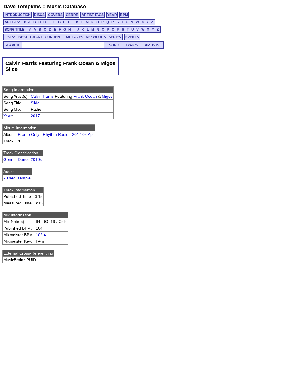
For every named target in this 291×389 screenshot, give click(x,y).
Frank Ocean (85, 96)
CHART (36, 37)
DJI (67, 37)
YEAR (112, 15)
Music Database (66, 6)
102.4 (41, 234)
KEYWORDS (96, 37)
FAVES (77, 37)
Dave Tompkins (22, 6)
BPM (124, 15)
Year (7, 116)
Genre (9, 159)
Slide (35, 103)
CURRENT (53, 37)
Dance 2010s (30, 159)
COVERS (55, 15)
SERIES (115, 37)
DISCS (39, 15)
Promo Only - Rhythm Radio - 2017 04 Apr (56, 134)
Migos (107, 96)
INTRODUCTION (18, 15)
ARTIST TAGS (93, 15)
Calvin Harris (42, 96)
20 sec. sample (17, 178)
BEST (23, 37)
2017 (35, 116)
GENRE (72, 15)
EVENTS (132, 37)
